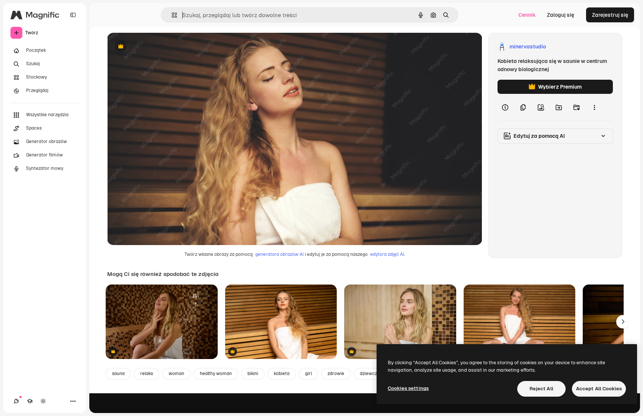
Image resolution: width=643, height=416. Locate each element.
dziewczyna (372, 374)
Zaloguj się (560, 15)
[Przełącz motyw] (43, 401)
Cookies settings (408, 388)
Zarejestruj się (610, 15)
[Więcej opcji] (594, 107)
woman (176, 374)
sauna (118, 374)
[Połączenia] (16, 401)
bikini (252, 374)
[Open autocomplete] (171, 15)
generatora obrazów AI (279, 254)
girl (308, 374)
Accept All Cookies (599, 388)
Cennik (527, 15)
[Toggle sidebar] (73, 15)
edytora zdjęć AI (387, 254)
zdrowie (335, 374)
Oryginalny (158, 46)
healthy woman (216, 374)
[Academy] (30, 401)
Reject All (541, 388)
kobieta (281, 374)
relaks (146, 374)
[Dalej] (623, 322)
